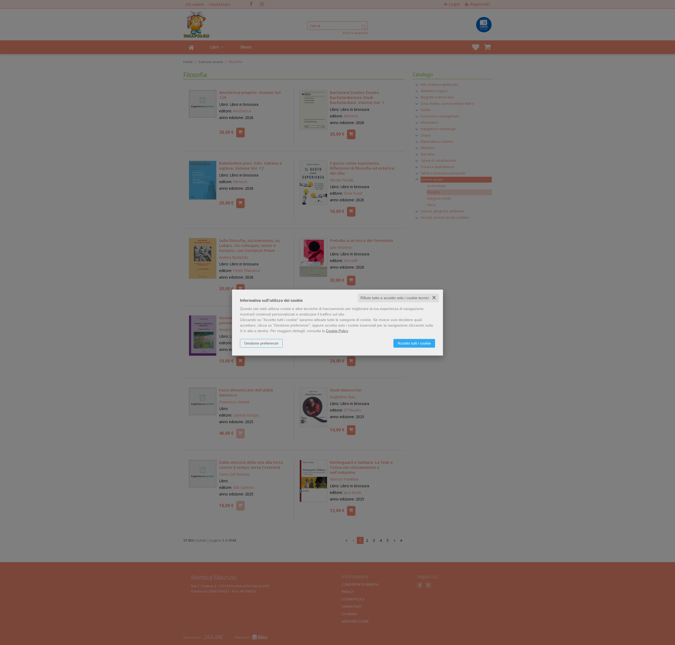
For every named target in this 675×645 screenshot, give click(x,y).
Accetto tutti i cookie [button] (414, 343)
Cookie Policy (337, 331)
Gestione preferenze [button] (261, 343)
